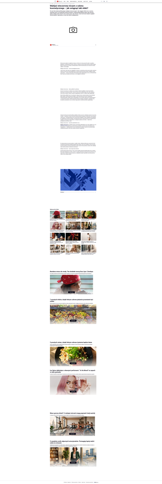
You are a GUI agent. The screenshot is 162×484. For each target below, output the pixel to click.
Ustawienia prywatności (89, 482)
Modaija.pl (53, 44)
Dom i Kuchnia (80, 1)
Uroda (68, 1)
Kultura (90, 1)
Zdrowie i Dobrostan (73, 1)
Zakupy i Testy (85, 1)
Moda (64, 1)
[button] (104, 1)
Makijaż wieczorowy (64, 124)
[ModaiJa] (60, 1)
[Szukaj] (101, 1)
